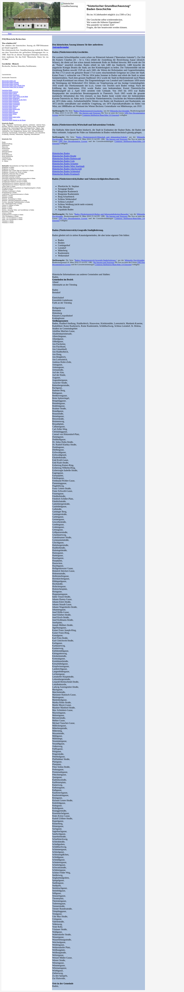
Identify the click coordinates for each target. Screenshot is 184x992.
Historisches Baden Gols (63, 161)
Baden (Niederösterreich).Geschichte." (88, 111)
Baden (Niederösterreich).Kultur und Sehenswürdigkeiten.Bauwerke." (102, 214)
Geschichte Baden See (8, 110)
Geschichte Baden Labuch (9, 93)
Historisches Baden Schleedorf (66, 171)
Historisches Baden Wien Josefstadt (68, 166)
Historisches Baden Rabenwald (66, 158)
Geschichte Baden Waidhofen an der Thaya (14, 99)
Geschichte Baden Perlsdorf (10, 112)
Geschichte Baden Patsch (9, 107)
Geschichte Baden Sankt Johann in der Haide (15, 96)
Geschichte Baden (7, 90)
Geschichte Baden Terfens (9, 114)
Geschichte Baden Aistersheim (10, 95)
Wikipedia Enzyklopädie (119, 111)
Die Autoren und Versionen (90, 113)
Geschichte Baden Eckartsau (10, 92)
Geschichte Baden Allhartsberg (11, 98)
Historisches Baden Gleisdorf (10, 84)
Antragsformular (60, 47)
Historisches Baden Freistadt (10, 82)
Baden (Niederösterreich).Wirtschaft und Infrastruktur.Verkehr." (102, 137)
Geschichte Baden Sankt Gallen (11, 117)
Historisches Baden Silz (9, 81)
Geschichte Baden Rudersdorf (10, 101)
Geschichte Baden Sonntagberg (11, 104)
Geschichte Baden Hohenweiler (11, 109)
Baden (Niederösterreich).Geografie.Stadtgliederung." (96, 260)
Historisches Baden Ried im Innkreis (12, 87)
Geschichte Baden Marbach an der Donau (14, 120)
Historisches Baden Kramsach (65, 174)
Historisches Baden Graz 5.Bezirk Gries (13, 85)
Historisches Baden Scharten (65, 163)
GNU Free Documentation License (73, 141)
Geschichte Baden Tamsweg (10, 106)
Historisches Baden (61, 153)
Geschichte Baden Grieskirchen (11, 103)
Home (10, 33)
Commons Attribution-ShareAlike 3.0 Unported (100, 115)
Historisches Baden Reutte (64, 156)
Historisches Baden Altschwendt (67, 169)
